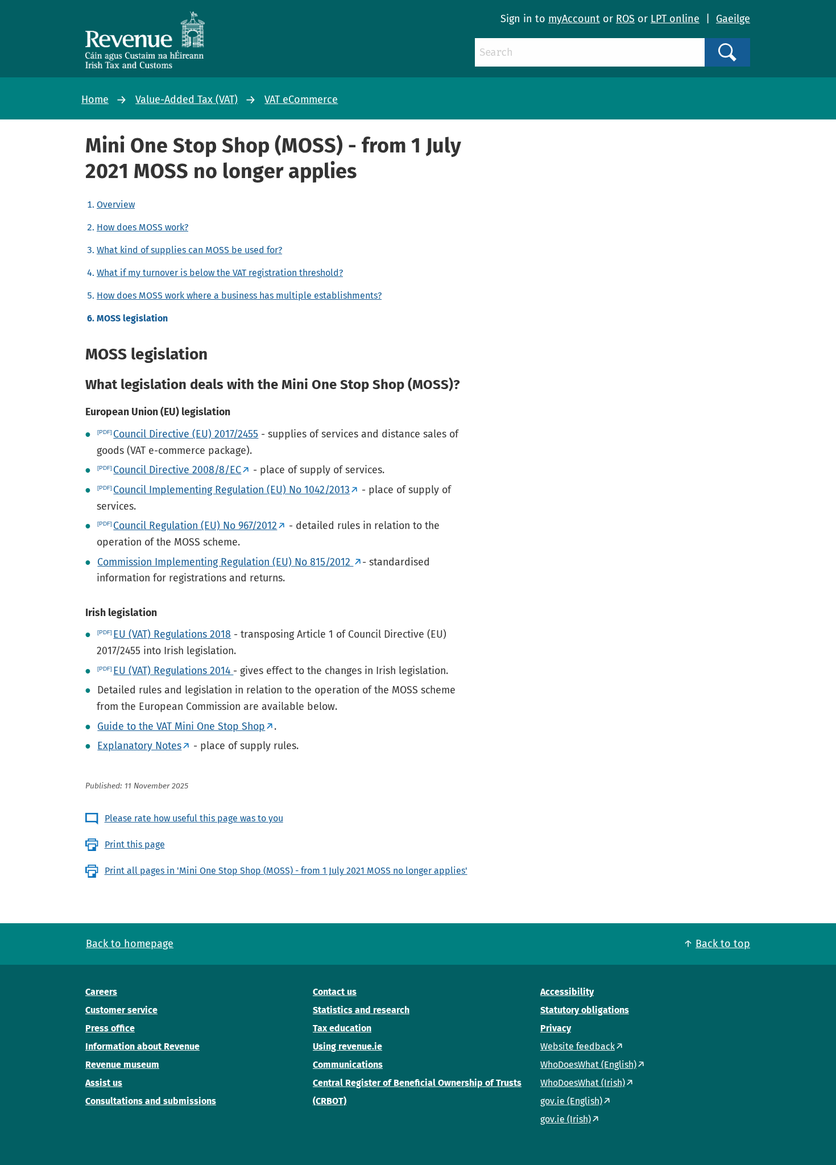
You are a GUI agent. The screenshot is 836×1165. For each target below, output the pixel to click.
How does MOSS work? (142, 227)
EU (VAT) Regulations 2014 (173, 670)
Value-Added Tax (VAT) (186, 99)
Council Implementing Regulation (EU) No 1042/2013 (231, 490)
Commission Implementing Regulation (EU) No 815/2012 (225, 562)
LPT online (675, 19)
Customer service (121, 1010)
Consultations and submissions (150, 1101)
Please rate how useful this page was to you (194, 818)
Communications (348, 1064)
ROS (625, 19)
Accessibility (567, 991)
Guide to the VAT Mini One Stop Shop (181, 726)
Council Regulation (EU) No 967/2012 (195, 525)
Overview (116, 204)
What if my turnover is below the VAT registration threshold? (220, 272)
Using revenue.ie (347, 1046)
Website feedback (577, 1046)
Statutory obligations (584, 1010)
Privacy (555, 1028)
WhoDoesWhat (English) (588, 1064)
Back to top (723, 943)
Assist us (103, 1082)
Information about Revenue (142, 1046)
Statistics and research (361, 1010)
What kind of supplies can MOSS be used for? (189, 250)
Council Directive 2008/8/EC (177, 470)
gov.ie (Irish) (565, 1119)
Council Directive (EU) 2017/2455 (185, 434)
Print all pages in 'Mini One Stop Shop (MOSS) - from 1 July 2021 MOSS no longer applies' (286, 870)
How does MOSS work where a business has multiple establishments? (239, 295)
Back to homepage (129, 943)
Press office (110, 1028)
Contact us (335, 991)
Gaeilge (733, 19)
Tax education (342, 1028)
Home (95, 99)
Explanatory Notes (139, 746)
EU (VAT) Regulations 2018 (172, 634)
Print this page (135, 844)
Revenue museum (122, 1064)
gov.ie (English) (571, 1101)
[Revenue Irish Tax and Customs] (145, 39)
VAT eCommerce (301, 99)
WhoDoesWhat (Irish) (582, 1082)
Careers (101, 991)
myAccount (574, 19)
